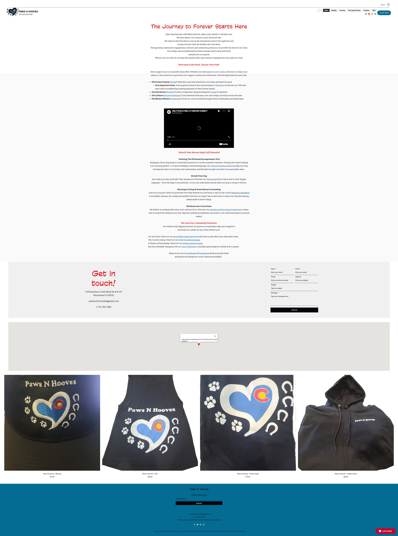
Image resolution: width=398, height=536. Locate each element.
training (210, 179)
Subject (273, 285)
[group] (199, 426)
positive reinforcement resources (225, 210)
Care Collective (189, 247)
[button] (388, 4)
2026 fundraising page (189, 240)
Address (298, 277)
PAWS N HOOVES (28, 11)
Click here (219, 85)
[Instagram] (375, 14)
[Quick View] (52, 423)
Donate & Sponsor (172, 95)
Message (274, 293)
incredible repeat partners (185, 236)
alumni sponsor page (193, 243)
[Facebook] (372, 14)
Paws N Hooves (199, 489)
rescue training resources (223, 166)
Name (273, 269)
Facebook (191, 253)
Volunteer (176, 99)
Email (297, 269)
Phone (273, 277)
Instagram (204, 253)
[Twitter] (197, 525)
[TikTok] (366, 14)
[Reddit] (369, 14)
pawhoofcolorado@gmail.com (104, 301)
